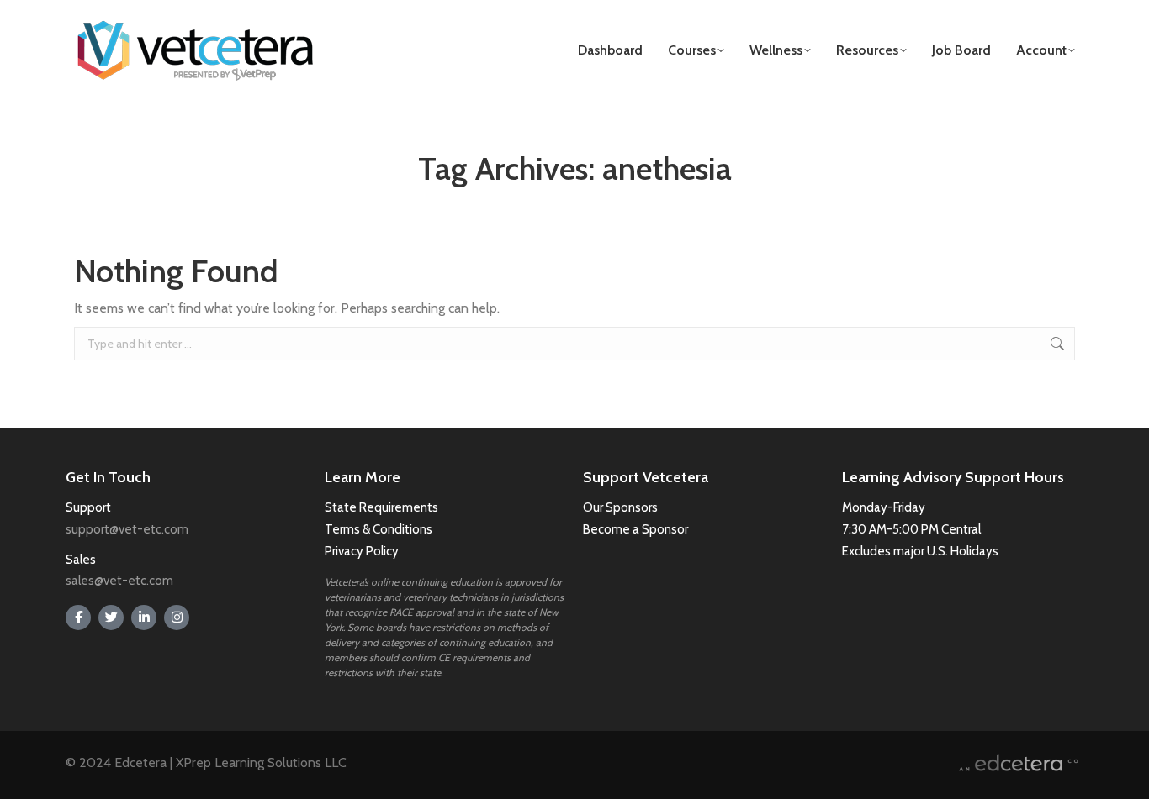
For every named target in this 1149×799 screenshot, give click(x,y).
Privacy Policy (362, 551)
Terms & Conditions (380, 529)
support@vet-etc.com (127, 529)
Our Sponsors (620, 507)
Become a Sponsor (635, 529)
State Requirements (381, 507)
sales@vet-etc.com (119, 580)
